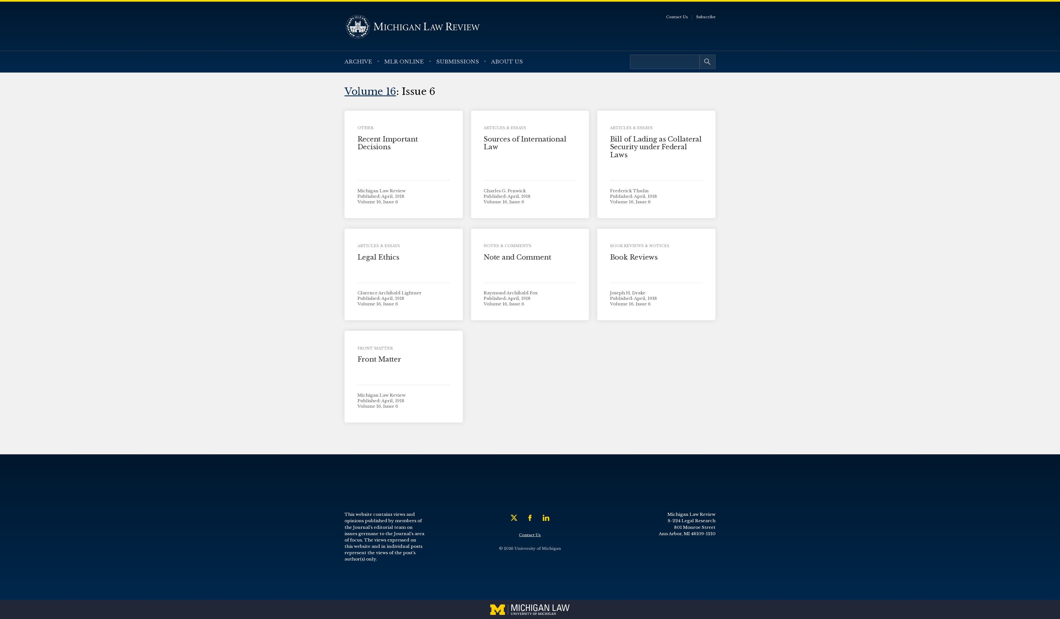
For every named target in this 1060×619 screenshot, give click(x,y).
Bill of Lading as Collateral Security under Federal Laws (656, 147)
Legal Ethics (378, 257)
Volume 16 (370, 91)
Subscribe (706, 17)
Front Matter (379, 359)
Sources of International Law (525, 143)
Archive (358, 61)
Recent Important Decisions (387, 143)
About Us (507, 61)
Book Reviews (634, 257)
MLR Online (404, 61)
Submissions (457, 61)
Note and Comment (517, 257)
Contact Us (677, 17)
